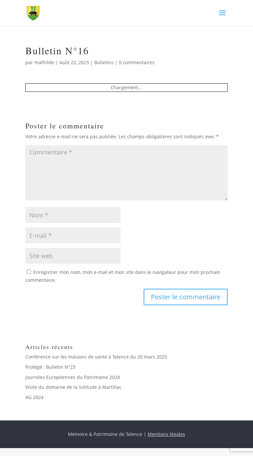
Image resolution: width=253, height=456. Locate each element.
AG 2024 (34, 397)
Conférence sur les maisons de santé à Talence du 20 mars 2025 (96, 357)
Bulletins (104, 62)
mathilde (44, 62)
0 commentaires (137, 62)
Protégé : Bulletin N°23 (50, 367)
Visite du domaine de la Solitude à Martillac (73, 387)
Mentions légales (166, 434)
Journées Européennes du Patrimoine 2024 (72, 377)
